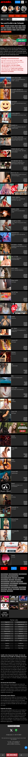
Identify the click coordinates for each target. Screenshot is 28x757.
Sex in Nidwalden (14, 583)
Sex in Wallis (23, 589)
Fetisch (23, 26)
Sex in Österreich (23, 574)
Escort (16, 26)
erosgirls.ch (21, 638)
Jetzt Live (7, 648)
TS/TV (13, 28)
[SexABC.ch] (6, 2)
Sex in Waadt (16, 589)
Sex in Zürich (10, 591)
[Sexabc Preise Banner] (5, 614)
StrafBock (20, 643)
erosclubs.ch (7, 638)
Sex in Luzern (19, 581)
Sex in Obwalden (23, 583)
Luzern (18, 29)
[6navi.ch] (5, 606)
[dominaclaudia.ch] (23, 606)
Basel (5, 29)
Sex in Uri (10, 589)
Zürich (23, 28)
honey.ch (21, 629)
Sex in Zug (3, 591)
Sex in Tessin (4, 589)
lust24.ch (7, 626)
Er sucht (12, 26)
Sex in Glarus (18, 579)
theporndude (7, 631)
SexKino (7, 643)
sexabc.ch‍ (17, 741)
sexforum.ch (21, 624)
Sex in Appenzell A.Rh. (6, 578)
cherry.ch (7, 624)
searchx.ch (20, 626)
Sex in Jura (13, 581)
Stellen (20, 28)
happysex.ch (21, 636)
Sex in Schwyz (14, 587)
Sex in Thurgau (22, 587)
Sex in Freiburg (4, 579)
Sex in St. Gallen (13, 585)
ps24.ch (21, 631)
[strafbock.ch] (14, 599)
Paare (20, 26)
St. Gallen (22, 29)
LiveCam (18, 2)
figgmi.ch (7, 622)
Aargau (14, 29)
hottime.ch (7, 633)
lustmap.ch (7, 636)
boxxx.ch (7, 629)
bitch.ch (21, 633)
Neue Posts (21, 645)
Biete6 (7, 645)
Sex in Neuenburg (5, 583)
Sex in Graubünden (5, 581)
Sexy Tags (20, 648)
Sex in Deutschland (13, 574)
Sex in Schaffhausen (6, 587)
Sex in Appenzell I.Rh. (13, 576)
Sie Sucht (7, 26)
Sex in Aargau (4, 576)
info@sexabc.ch (10, 734)
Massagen (8, 28)
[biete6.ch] (5, 599)
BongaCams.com (21, 622)
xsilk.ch (7, 640)
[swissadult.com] (14, 606)
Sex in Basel (21, 578)
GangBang (3, 28)
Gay (17, 28)
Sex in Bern (14, 578)
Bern (2, 29)
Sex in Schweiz (4, 574)
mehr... (20, 640)
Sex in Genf (11, 579)
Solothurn (9, 29)
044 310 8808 (18, 734)
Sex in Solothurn (4, 585)
